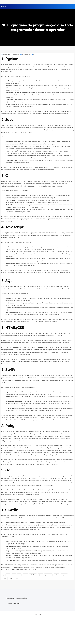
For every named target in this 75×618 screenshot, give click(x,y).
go (19, 575)
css (14, 575)
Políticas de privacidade (13, 603)
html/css (33, 575)
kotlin (56, 575)
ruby (4, 578)
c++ (8, 575)
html (25, 575)
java (40, 575)
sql (11, 578)
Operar (3, 6)
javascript (48, 575)
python (64, 575)
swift (17, 578)
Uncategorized (26, 54)
